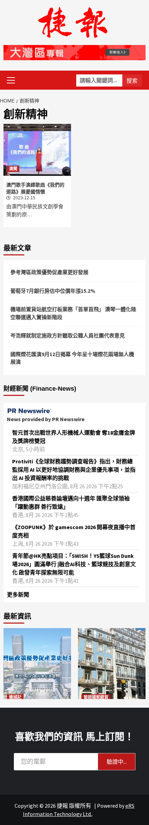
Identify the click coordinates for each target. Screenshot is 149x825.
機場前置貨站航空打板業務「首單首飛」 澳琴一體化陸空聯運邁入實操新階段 (73, 313)
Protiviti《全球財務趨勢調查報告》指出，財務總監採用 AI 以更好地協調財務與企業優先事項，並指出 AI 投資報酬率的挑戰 (73, 469)
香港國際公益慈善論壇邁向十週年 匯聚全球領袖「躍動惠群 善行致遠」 (71, 502)
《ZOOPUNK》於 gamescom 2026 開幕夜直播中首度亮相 (73, 531)
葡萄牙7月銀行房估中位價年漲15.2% (52, 291)
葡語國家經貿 (96, 697)
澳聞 (13, 168)
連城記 (15, 697)
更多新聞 (18, 594)
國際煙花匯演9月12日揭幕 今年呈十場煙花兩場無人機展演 (72, 358)
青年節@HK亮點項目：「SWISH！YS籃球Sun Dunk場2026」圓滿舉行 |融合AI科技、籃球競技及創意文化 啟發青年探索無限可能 (74, 564)
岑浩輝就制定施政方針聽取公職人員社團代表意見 (67, 335)
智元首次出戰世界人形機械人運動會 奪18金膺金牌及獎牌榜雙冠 (73, 436)
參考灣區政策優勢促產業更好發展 (49, 272)
